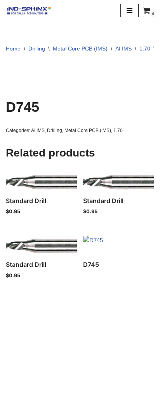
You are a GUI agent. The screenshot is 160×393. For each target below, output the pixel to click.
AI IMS (123, 48)
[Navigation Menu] (129, 10)
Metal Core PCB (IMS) (80, 48)
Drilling (36, 48)
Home (13, 48)
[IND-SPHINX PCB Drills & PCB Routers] (29, 10)
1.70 (144, 48)
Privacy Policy (80, 368)
